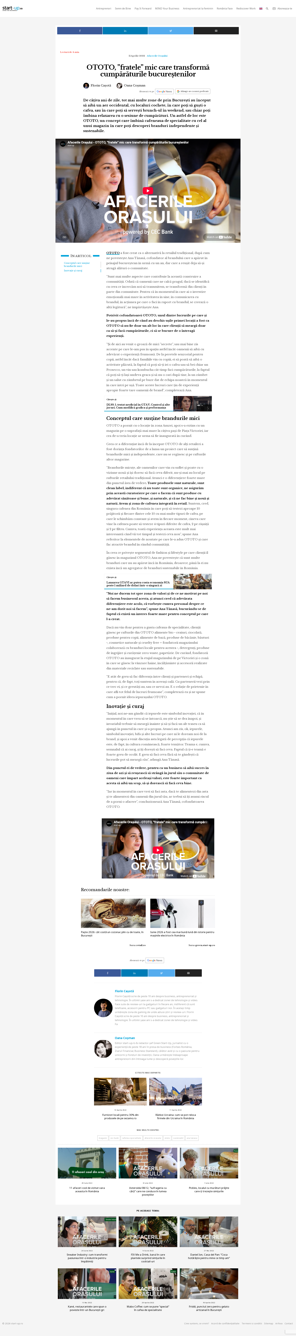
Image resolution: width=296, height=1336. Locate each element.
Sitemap (268, 1323)
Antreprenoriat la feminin (198, 8)
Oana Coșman (134, 85)
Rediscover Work (246, 8)
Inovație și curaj (73, 270)
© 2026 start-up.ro (12, 1323)
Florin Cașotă (100, 85)
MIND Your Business (167, 8)
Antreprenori (103, 8)
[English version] (261, 8)
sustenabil (178, 1138)
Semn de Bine (123, 8)
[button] (267, 8)
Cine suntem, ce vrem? (196, 1323)
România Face (225, 8)
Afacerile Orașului (157, 56)
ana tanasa (192, 1138)
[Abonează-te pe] (164, 91)
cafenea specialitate (131, 1138)
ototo (167, 1138)
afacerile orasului (153, 1138)
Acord (225, 1323)
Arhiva (278, 1323)
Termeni (252, 1323)
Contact (289, 1323)
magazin (103, 1138)
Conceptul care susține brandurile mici (77, 265)
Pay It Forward (143, 8)
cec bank (114, 1138)
